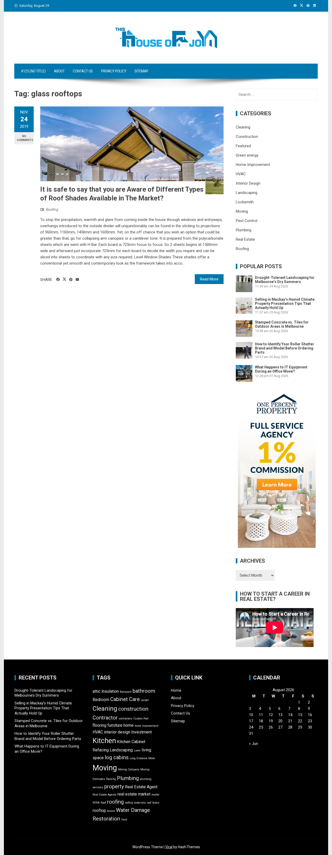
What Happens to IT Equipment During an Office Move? (281, 369)
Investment (141, 732)
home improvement (146, 726)
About (59, 71)
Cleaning (243, 127)
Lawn (137, 750)
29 (300, 727)
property (114, 786)
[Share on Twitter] (64, 279)
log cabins (117, 757)
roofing (115, 802)
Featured (243, 146)
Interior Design (248, 183)
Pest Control (246, 220)
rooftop (99, 810)
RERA (96, 802)
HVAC (241, 174)
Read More (209, 279)
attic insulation (106, 691)
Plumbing (243, 230)
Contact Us (83, 71)
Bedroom (101, 699)
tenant (111, 811)
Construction (247, 136)
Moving (242, 211)
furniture (114, 725)
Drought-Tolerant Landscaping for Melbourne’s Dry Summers (285, 279)
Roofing (52, 209)
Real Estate (245, 239)
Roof (103, 802)
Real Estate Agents (104, 794)
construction (133, 709)
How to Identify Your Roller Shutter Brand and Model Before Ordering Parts (284, 348)
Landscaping (246, 192)
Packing (111, 779)
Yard (124, 819)
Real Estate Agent (141, 786)
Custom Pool (140, 718)
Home (176, 690)
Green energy (247, 155)
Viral (168, 847)
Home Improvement (253, 164)
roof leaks (153, 802)
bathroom (144, 691)
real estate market (133, 794)
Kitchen (104, 741)
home (128, 725)
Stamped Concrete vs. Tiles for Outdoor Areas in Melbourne (282, 324)
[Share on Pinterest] (71, 279)
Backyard (126, 692)
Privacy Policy (113, 71)
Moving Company (128, 769)
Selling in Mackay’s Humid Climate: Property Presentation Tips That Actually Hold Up (285, 303)
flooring (99, 725)
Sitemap (141, 71)
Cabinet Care (125, 699)
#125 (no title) (33, 71)
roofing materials (135, 802)
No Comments (25, 138)
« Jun (253, 743)
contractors (125, 718)
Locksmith (245, 202)
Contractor (105, 718)
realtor (155, 794)
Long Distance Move (142, 758)
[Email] (77, 279)
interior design (117, 732)
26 (271, 727)
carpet (145, 700)
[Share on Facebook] (58, 279)
